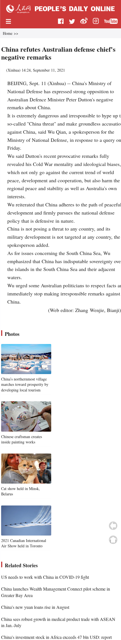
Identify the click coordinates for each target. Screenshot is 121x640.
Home (7, 33)
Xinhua (13, 70)
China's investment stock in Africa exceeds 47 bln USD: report (56, 637)
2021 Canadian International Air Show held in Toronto (23, 543)
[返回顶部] (113, 540)
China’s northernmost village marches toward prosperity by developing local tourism (24, 384)
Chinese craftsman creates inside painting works (21, 439)
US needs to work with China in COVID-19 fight (45, 577)
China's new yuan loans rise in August (35, 607)
